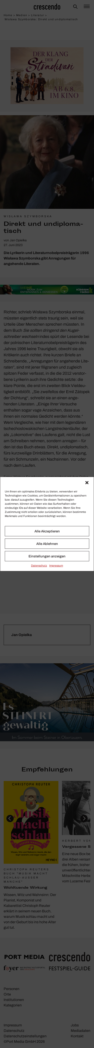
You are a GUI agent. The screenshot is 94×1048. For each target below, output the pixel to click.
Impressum (56, 565)
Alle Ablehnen (47, 544)
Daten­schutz (39, 565)
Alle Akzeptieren (47, 531)
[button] (87, 482)
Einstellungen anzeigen (47, 556)
